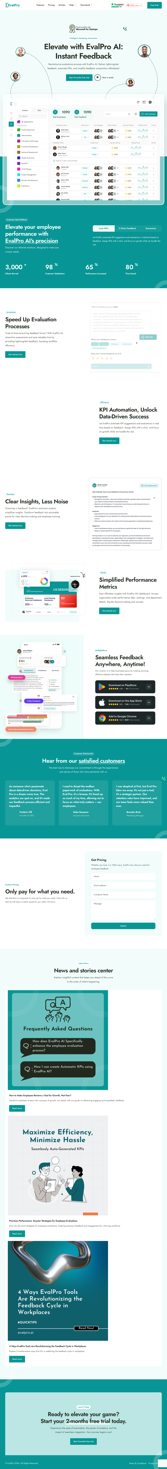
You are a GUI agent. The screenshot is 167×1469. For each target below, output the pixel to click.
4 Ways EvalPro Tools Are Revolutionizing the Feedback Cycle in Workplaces (47, 1346)
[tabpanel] (127, 239)
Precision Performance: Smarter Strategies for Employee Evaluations (43, 1221)
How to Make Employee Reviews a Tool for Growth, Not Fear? (40, 1095)
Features (40, 5)
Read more (17, 1108)
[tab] (104, 228)
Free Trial (155, 5)
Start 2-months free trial (79, 77)
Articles (61, 5)
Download (85, 5)
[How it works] (97, 77)
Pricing (51, 5)
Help (71, 5)
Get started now (15, 354)
